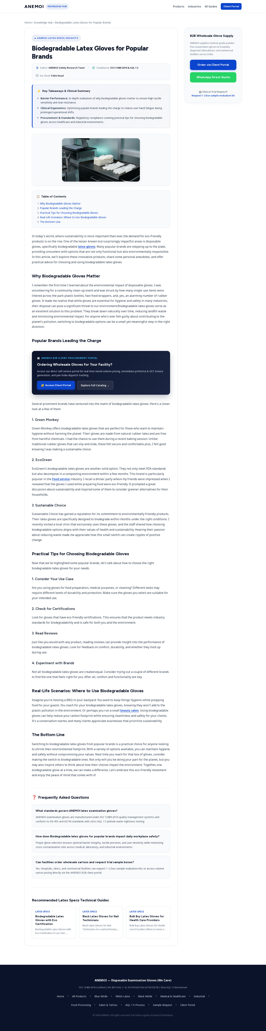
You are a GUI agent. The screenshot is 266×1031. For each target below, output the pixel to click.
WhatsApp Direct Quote (213, 77)
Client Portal (231, 6)
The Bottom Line (50, 221)
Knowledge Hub (43, 22)
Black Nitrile (145, 996)
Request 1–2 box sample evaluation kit (213, 95)
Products (178, 6)
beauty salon (129, 710)
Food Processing (81, 1005)
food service (61, 479)
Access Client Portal (56, 385)
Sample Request (162, 1005)
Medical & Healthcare (173, 996)
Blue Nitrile (100, 996)
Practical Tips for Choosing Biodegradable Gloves (69, 212)
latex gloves (86, 247)
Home (28, 22)
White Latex (123, 996)
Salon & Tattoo (108, 1005)
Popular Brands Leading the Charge (61, 208)
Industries (194, 6)
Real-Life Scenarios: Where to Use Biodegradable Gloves (73, 217)
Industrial (199, 996)
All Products (79, 996)
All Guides (211, 6)
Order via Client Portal (213, 64)
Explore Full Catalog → (95, 385)
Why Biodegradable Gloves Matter (60, 203)
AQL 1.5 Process (135, 1005)
